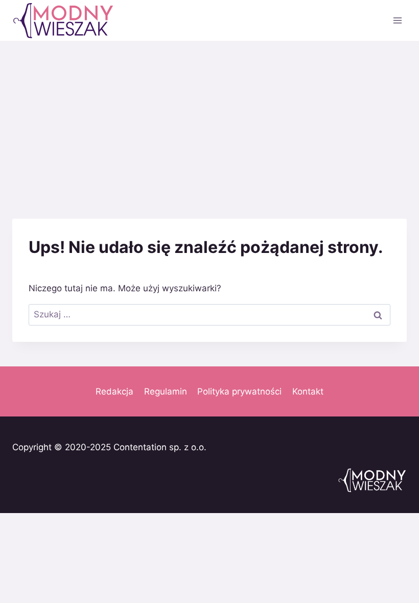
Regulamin (165, 391)
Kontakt (307, 391)
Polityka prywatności (239, 391)
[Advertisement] (209, 117)
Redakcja (114, 391)
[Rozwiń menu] (397, 20)
